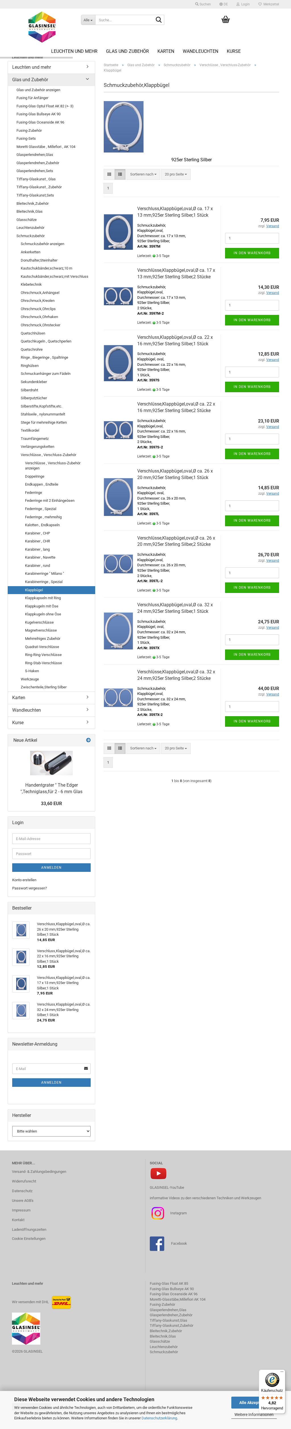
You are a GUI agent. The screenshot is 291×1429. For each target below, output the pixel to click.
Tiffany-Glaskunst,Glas (168, 1320)
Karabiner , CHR (37, 541)
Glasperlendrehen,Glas (34, 154)
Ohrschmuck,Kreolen (38, 300)
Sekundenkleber (34, 382)
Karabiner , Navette (40, 557)
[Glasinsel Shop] (42, 27)
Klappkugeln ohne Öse (43, 614)
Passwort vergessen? (29, 888)
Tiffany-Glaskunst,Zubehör (171, 1325)
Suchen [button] (205, 4)
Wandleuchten (200, 51)
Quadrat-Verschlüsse (42, 647)
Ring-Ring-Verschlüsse (43, 655)
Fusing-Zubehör (29, 130)
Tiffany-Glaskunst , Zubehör (39, 187)
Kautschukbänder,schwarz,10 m (46, 268)
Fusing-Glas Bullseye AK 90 (38, 114)
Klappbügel (34, 590)
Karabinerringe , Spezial (44, 582)
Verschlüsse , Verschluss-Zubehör (48, 455)
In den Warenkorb (252, 253)
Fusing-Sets (26, 138)
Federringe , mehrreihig (43, 517)
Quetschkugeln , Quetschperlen (46, 341)
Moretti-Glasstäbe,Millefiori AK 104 (177, 1299)
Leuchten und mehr (74, 51)
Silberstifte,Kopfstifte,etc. (41, 406)
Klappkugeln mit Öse (41, 606)
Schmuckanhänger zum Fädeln (45, 373)
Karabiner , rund (37, 565)
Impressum (21, 1210)
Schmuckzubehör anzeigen (42, 244)
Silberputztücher (34, 398)
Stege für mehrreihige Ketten (44, 422)
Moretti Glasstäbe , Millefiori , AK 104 (45, 147)
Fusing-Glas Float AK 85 (169, 1283)
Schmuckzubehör (30, 236)
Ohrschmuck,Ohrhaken (39, 317)
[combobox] (143, 174)
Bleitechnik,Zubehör (32, 203)
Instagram (178, 1213)
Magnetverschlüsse (41, 630)
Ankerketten (30, 252)
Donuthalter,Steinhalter (39, 260)
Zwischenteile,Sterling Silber (43, 687)
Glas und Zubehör (127, 51)
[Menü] (281, 1373)
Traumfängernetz (35, 438)
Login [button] (245, 4)
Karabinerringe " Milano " (44, 573)
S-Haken (32, 671)
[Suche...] (158, 20)
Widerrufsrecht (24, 1181)
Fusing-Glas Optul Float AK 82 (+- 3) (45, 106)
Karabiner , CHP (37, 533)
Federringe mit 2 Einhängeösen (49, 500)
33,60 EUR (51, 803)
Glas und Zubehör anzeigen (38, 90)
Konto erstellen (24, 880)
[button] (223, 4)
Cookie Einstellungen (28, 1238)
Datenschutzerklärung (159, 1418)
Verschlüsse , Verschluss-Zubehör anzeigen (52, 466)
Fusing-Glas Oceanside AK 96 (40, 122)
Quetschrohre (32, 349)
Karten (165, 51)
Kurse (234, 51)
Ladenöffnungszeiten (29, 1229)
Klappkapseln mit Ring (43, 598)
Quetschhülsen (33, 333)
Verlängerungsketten (37, 446)
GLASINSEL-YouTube (167, 1187)
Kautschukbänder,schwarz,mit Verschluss (54, 276)
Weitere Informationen (254, 1414)
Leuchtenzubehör (30, 227)
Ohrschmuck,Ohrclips (38, 309)
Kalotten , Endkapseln (42, 525)
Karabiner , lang (37, 549)
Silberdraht (29, 390)
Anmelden (51, 868)
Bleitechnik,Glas (29, 211)
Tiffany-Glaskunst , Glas (36, 179)
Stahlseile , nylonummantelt (43, 414)
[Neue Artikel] (88, 740)
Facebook (179, 1243)
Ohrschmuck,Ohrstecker (40, 325)
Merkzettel (270, 4)
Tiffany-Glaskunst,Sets (35, 195)
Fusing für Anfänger (32, 98)
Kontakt (18, 1220)
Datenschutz (22, 1191)
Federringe (33, 492)
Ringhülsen (30, 365)
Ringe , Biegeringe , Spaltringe (44, 357)
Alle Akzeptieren (254, 1402)
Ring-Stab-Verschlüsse (43, 663)
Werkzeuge (30, 679)
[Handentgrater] (51, 763)
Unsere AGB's (23, 1200)
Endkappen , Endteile (41, 484)
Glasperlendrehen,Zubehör (37, 163)
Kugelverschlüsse (39, 622)
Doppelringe (34, 476)
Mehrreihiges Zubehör (42, 638)
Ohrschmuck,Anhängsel (40, 293)
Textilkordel (30, 430)
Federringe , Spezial (40, 509)
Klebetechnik (31, 284)
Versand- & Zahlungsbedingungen (39, 1171)
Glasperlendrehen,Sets (34, 171)
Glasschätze (26, 220)
